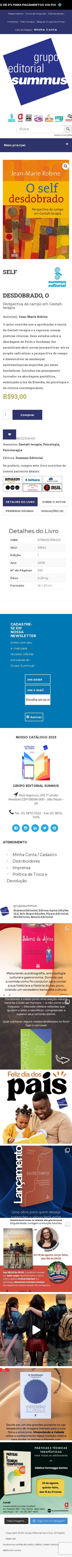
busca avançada (63, 134)
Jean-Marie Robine (33, 317)
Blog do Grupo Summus (50, 21)
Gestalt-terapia (30, 444)
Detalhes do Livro (20, 501)
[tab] (20, 501)
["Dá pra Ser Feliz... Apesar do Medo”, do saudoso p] (36, 1033)
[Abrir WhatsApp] (62, 1547)
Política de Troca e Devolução (27, 877)
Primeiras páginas (20, 510)
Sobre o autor (54, 501)
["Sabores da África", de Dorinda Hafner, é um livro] (36, 959)
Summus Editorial (29, 458)
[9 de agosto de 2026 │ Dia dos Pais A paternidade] (36, 1108)
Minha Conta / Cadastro (34, 854)
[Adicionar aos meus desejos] (9, 434)
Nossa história (15, 13)
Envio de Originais (36, 13)
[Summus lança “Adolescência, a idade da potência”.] (36, 1330)
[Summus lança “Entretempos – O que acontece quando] (36, 1182)
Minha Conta (45, 29)
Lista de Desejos (23, 29)
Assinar (35, 717)
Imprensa (12, 21)
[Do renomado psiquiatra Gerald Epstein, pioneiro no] (36, 1404)
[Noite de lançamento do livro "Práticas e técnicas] (36, 1478)
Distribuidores (56, 13)
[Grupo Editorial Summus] (36, 72)
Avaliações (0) (52, 510)
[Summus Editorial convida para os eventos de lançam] (36, 1256)
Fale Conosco (27, 21)
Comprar (27, 415)
